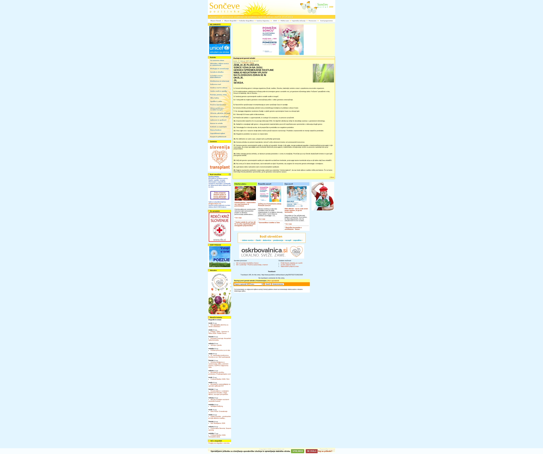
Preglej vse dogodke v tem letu (219, 443)
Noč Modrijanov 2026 (218, 423)
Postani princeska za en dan (220, 350)
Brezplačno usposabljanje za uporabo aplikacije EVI (219, 385)
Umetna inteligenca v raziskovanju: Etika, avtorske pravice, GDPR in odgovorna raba (218, 364)
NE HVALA (311, 451)
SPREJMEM (297, 451)
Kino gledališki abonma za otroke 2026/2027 (218, 325)
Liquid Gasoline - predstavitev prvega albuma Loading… (219, 417)
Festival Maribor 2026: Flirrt (220, 379)
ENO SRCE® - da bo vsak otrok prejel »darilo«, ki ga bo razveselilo (296, 210)
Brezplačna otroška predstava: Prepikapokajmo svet (219, 373)
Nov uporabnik (273, 281)
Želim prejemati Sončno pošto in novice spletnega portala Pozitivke (219, 195)
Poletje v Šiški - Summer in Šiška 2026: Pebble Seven (218, 332)
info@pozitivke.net (214, 203)
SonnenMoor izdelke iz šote (269, 222)
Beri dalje (238, 218)
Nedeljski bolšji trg (217, 406)
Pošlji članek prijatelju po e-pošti (291, 263)
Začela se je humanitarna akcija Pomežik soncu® (269, 204)
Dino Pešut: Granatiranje (219, 411)
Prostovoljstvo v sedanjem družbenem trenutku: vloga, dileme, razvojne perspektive (218, 392)
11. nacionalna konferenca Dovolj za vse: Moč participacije (219, 356)
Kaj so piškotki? (325, 451)
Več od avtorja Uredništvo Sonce (247, 263)
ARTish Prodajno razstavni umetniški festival (218, 400)
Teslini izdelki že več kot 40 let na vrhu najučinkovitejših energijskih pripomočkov (245, 223)
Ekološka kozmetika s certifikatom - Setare (293, 228)
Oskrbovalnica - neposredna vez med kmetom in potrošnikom (245, 204)
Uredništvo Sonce (247, 63)
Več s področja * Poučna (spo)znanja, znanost (252, 265)
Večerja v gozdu (216, 345)
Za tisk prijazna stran (288, 265)
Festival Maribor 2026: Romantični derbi (217, 436)
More (332, 177)
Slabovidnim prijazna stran (290, 266)
